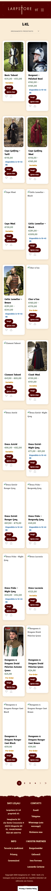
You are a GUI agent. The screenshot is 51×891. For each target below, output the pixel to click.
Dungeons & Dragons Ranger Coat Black (13, 740)
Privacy (13, 854)
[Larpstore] (19, 10)
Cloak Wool (34, 374)
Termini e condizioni (13, 848)
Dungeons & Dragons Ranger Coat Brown (36, 740)
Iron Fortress (36, 860)
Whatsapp (33, 822)
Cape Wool (10, 223)
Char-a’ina (33, 299)
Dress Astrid (11, 444)
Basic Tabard (11, 75)
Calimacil (36, 854)
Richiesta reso (35, 832)
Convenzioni (13, 860)
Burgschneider (36, 848)
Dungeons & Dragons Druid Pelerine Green (35, 663)
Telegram (36, 816)
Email (36, 810)
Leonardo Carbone (35, 866)
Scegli (9, 88)
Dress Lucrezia (35, 587)
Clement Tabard (13, 374)
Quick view (11, 92)
